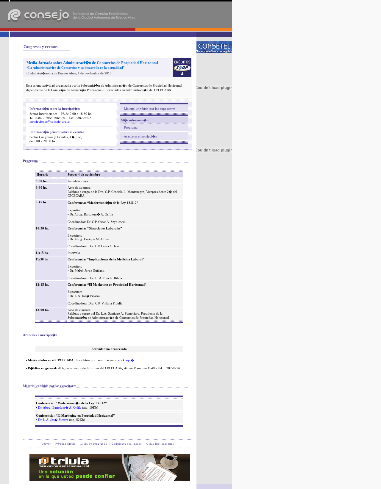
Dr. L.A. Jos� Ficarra (53, 419)
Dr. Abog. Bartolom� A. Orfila (59, 407)
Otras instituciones (160, 443)
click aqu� (126, 360)
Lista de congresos (93, 443)
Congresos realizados (127, 443)
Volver (46, 443)
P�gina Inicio (65, 443)
